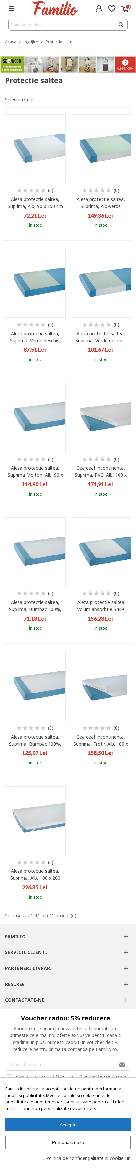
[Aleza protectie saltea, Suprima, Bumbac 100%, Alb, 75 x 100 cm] (35, 552)
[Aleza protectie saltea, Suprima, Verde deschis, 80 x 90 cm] (35, 283)
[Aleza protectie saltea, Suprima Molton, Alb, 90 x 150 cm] (35, 417)
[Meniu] (11, 8)
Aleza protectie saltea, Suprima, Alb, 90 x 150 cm (35, 202)
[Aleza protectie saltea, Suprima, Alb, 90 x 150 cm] (35, 149)
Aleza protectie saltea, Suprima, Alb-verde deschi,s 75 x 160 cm (101, 206)
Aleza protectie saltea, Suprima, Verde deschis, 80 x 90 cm (35, 340)
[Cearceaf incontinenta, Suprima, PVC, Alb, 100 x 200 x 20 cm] (101, 417)
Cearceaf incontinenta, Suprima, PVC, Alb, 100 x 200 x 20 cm (101, 475)
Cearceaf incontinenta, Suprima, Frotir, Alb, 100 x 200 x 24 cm (100, 744)
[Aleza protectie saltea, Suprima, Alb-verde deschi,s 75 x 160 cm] (101, 149)
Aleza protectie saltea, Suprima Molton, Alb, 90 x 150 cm (35, 475)
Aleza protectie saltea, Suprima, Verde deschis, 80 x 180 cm (100, 340)
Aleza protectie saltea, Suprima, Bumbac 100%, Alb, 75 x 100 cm (35, 609)
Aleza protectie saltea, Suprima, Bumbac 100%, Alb (35, 744)
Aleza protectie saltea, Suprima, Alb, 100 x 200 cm (35, 878)
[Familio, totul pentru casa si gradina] (55, 8)
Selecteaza (17, 99)
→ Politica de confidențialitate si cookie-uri (85, 1158)
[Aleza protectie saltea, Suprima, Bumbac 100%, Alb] (35, 686)
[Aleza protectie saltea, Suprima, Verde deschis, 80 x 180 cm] (101, 283)
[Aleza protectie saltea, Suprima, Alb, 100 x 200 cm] (35, 821)
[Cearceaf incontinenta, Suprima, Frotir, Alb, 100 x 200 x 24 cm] (101, 686)
